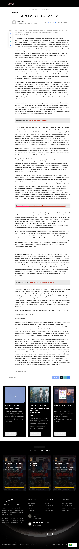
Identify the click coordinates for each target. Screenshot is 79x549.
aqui (66, 310)
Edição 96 (23, 371)
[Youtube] (52, 534)
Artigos (15, 12)
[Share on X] (51, 22)
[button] (39, 4)
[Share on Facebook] (48, 22)
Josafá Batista (20, 21)
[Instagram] (48, 534)
